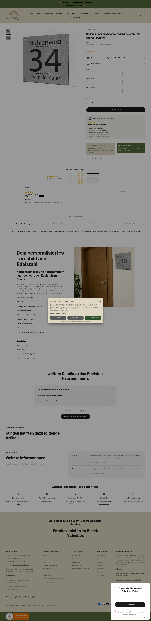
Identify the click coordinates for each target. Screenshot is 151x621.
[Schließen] (146, 587)
